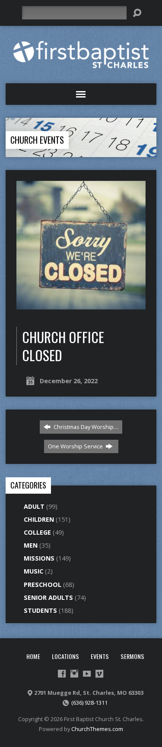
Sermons (132, 656)
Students (40, 610)
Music (33, 571)
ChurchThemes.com (97, 729)
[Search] (137, 13)
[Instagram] (74, 674)
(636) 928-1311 (89, 702)
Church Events (37, 139)
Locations (65, 656)
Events (100, 656)
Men (31, 545)
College (37, 532)
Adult (34, 506)
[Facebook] (62, 674)
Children (39, 519)
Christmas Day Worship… (85, 427)
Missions (39, 558)
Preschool (42, 584)
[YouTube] (87, 674)
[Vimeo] (99, 674)
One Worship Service (76, 446)
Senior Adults (48, 597)
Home (33, 656)
